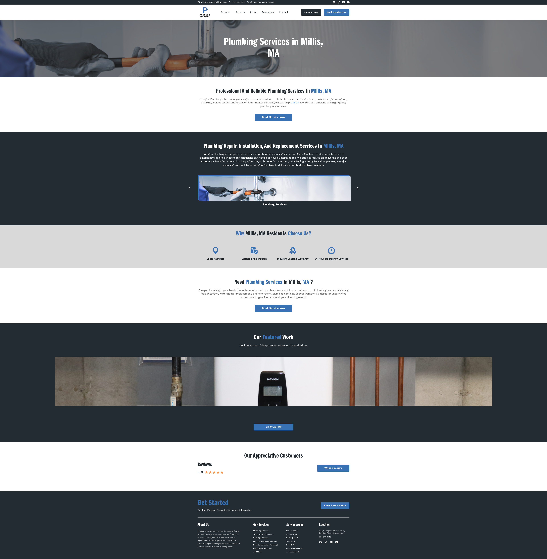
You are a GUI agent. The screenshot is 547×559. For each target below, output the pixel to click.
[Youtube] (348, 2)
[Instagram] (338, 2)
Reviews (240, 12)
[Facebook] (334, 2)
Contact (283, 12)
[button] (189, 188)
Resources (268, 12)
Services (225, 12)
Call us (295, 103)
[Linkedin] (343, 2)
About (253, 12)
